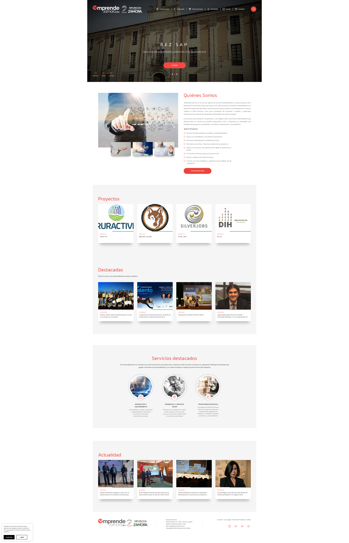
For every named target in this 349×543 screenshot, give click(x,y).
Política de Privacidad (238, 520)
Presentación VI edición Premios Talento (191, 315)
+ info (22, 537)
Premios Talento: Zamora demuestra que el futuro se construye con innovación (116, 316)
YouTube (111, 75)
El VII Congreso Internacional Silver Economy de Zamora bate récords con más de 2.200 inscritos (154, 494)
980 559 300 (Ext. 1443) (179, 524)
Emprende (180, 9)
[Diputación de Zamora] (132, 9)
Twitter (104, 75)
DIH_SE (219, 237)
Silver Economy (197, 9)
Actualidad (214, 9)
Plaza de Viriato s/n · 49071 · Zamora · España (179, 522)
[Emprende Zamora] (106, 9)
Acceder (174, 65)
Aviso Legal (227, 520)
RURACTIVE (103, 237)
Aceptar (9, 537)
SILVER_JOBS (182, 237)
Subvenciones (164, 9)
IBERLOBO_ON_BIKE (145, 237)
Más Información (197, 171)
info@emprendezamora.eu (177, 526)
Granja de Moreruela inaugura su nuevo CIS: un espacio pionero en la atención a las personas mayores (114, 494)
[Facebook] (229, 526)
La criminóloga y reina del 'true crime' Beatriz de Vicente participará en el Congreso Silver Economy (232, 494)
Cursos (228, 9)
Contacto (241, 9)
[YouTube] (242, 526)
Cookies (248, 520)
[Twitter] (236, 526)
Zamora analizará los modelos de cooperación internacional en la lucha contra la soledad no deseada (192, 494)
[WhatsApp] (248, 526)
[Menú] (253, 9)
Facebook (95, 75)
